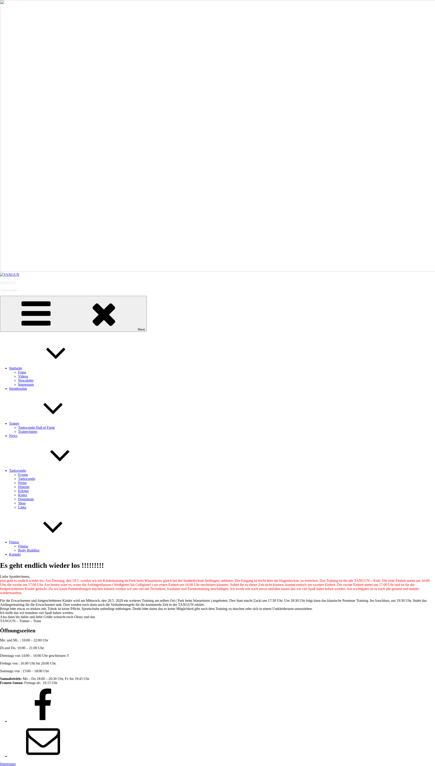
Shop (22, 503)
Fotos (22, 372)
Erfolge (23, 491)
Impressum (26, 384)
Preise (22, 483)
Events (23, 475)
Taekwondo (17, 470)
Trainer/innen (27, 432)
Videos (23, 376)
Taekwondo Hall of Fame (36, 427)
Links (22, 507)
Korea (22, 495)
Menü (141, 329)
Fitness (14, 542)
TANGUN (8, 282)
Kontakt (15, 554)
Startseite (15, 368)
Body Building (28, 550)
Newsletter (26, 380)
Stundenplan (18, 388)
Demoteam (26, 499)
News (13, 436)
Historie (23, 487)
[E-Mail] (43, 756)
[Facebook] (43, 721)
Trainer (14, 423)
